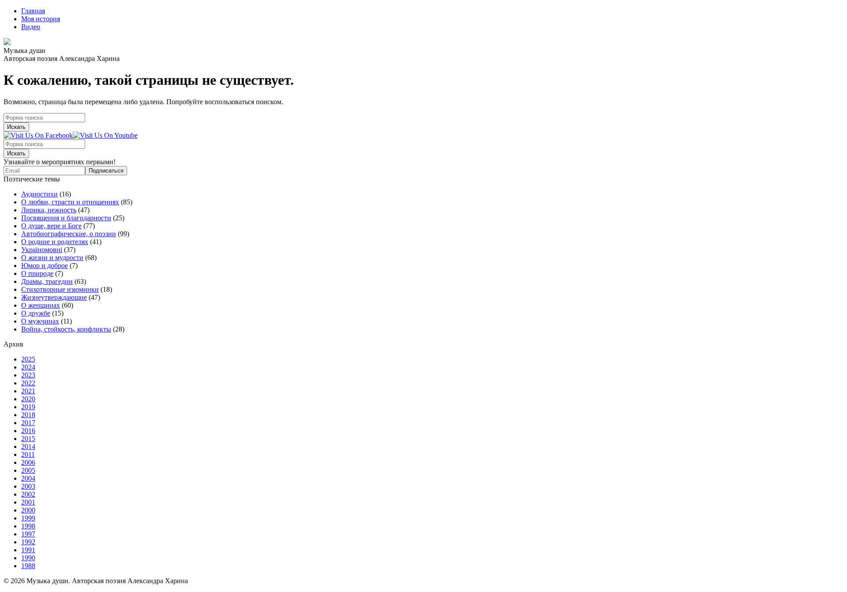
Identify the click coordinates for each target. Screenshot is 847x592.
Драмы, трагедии (47, 281)
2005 (28, 470)
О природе (37, 273)
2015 (28, 438)
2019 (28, 407)
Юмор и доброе (44, 265)
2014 (28, 446)
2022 (28, 383)
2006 (28, 462)
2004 (28, 478)
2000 (28, 510)
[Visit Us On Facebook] (38, 135)
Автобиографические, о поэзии (68, 234)
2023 (28, 375)
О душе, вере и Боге (51, 226)
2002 (28, 494)
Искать (16, 127)
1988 (28, 565)
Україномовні (41, 249)
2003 (28, 486)
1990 (28, 558)
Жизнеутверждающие (54, 297)
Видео (30, 26)
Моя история (40, 19)
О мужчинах (40, 321)
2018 (28, 415)
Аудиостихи (39, 194)
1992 (28, 542)
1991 (28, 550)
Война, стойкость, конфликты (66, 329)
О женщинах (40, 305)
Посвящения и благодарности (66, 218)
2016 (28, 430)
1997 (28, 534)
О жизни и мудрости (52, 257)
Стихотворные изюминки (60, 289)
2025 (28, 359)
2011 (28, 454)
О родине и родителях (54, 241)
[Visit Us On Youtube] (105, 135)
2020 (28, 399)
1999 (28, 518)
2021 (28, 391)
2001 (28, 502)
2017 (28, 422)
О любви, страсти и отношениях (70, 202)
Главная (33, 11)
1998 (28, 526)
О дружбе (35, 313)
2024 (28, 367)
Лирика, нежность (48, 210)
